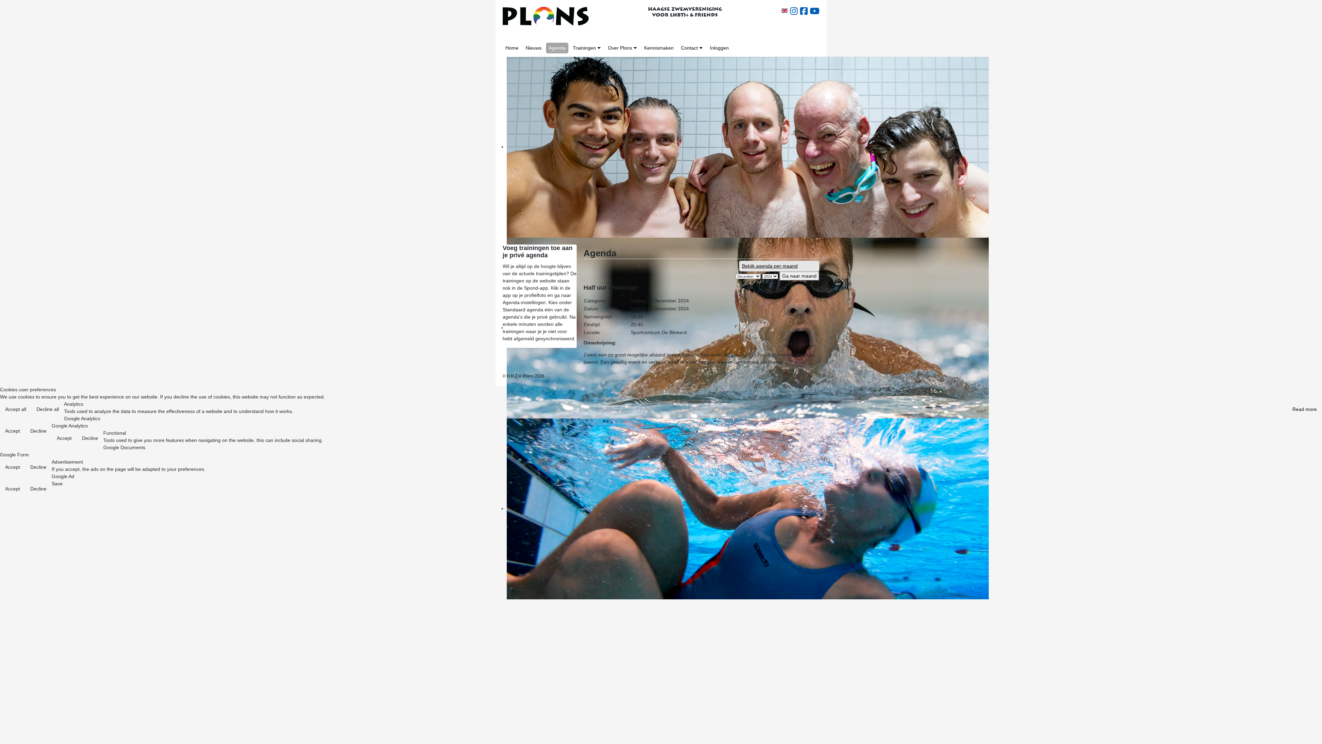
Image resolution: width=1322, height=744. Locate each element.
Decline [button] (38, 431)
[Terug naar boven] (1311, 733)
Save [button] (57, 483)
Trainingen (584, 48)
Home (511, 48)
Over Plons (620, 48)
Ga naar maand (799, 276)
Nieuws (534, 48)
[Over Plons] (635, 48)
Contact (689, 48)
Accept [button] (12, 431)
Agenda (557, 48)
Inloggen (719, 48)
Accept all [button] (15, 409)
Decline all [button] (47, 409)
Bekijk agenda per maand (770, 266)
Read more (1304, 409)
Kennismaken (659, 48)
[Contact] (701, 48)
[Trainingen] (599, 48)
